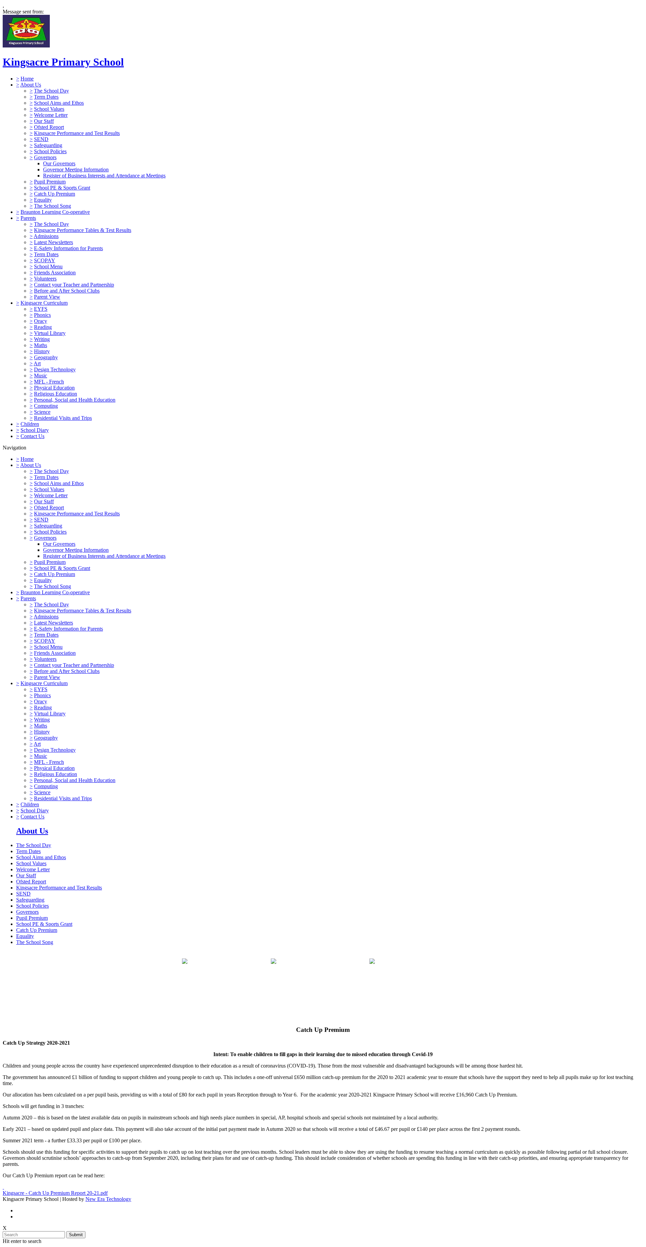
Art (37, 363)
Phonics (42, 315)
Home (27, 78)
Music (40, 375)
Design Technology (55, 369)
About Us (30, 85)
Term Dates (46, 97)
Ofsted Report (49, 127)
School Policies (50, 151)
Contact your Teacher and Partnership (74, 285)
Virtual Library (50, 333)
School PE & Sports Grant (62, 188)
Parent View (47, 297)
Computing (46, 406)
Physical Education (54, 388)
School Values (49, 109)
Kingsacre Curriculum (44, 303)
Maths (40, 345)
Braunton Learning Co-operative (55, 212)
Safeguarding (48, 145)
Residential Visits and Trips (63, 418)
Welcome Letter (51, 115)
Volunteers (45, 278)
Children (30, 424)
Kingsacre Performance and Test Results (77, 133)
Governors (45, 157)
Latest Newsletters (53, 242)
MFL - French (49, 381)
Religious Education (55, 394)
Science (42, 412)
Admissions (46, 236)
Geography (46, 357)
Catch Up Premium (54, 194)
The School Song (52, 206)
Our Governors (59, 163)
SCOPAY (44, 260)
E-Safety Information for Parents (68, 248)
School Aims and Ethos (59, 103)
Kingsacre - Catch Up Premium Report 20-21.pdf (55, 1193)
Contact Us (32, 436)
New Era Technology (108, 1199)
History (42, 351)
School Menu (48, 266)
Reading (43, 327)
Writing (42, 339)
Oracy (40, 321)
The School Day (51, 91)
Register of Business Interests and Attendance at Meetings (104, 175)
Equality (43, 200)
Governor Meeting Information (76, 169)
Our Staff (44, 121)
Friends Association (55, 272)
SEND (41, 139)
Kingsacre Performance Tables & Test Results (82, 230)
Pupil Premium (50, 181)
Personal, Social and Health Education (74, 400)
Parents (28, 218)
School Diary (35, 430)
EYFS (40, 309)
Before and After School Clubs (67, 291)
